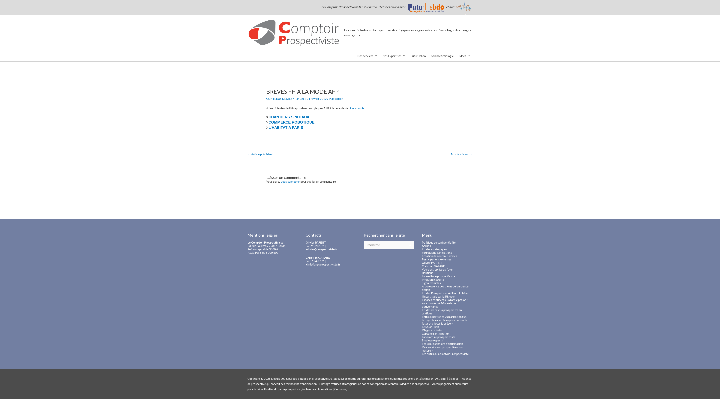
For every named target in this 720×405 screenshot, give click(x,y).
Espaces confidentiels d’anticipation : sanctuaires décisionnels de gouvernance (445, 303)
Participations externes (436, 259)
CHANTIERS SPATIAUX (288, 117)
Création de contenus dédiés (439, 256)
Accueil (426, 246)
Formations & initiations (437, 252)
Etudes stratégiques (434, 249)
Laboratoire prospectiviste (438, 337)
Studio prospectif (432, 340)
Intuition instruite (433, 279)
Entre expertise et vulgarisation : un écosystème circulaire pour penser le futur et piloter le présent (444, 320)
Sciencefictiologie (442, 56)
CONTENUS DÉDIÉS (279, 98)
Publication (336, 98)
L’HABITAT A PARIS (285, 127)
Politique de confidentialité (439, 242)
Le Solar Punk (430, 326)
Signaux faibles (431, 283)
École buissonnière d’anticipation (442, 343)
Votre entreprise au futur (437, 269)
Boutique (427, 272)
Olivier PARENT (432, 262)
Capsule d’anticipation (435, 333)
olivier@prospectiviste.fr (322, 249)
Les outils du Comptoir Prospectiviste (445, 354)
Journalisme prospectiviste (438, 276)
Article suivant (461, 154)
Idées (462, 56)
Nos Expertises (391, 56)
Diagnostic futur (432, 330)
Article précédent (260, 154)
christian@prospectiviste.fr (323, 264)
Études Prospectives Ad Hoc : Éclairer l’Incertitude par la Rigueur (445, 294)
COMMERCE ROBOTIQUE (291, 122)
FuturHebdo (418, 56)
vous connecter (290, 181)
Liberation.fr (356, 108)
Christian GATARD (433, 266)
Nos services (365, 56)
